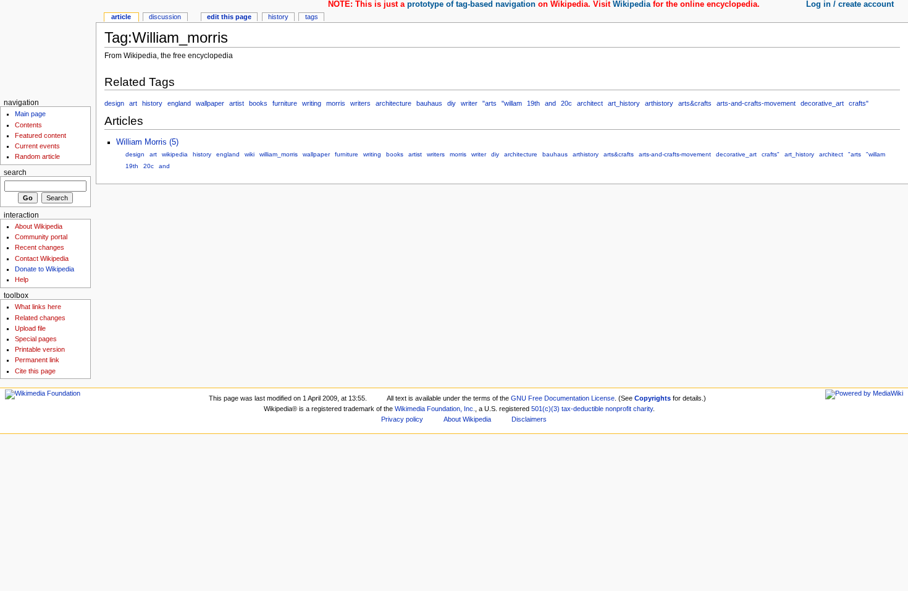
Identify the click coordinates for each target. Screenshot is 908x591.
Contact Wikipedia (42, 258)
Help (21, 279)
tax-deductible (582, 408)
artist (236, 103)
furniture (284, 103)
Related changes (40, 317)
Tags (311, 16)
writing (311, 103)
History (278, 16)
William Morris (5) (147, 142)
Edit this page (229, 16)
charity (643, 408)
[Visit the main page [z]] (48, 48)
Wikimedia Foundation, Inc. (435, 408)
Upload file (30, 328)
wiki (249, 154)
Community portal (41, 236)
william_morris (278, 154)
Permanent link (37, 360)
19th (533, 103)
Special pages (36, 338)
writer (469, 103)
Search (15, 172)
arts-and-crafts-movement (756, 103)
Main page (30, 113)
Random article (37, 156)
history (152, 103)
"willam (512, 103)
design (114, 103)
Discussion (165, 16)
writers (360, 103)
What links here (38, 306)
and (550, 103)
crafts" (858, 103)
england (179, 103)
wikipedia (175, 154)
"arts (489, 103)
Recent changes (39, 247)
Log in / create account (850, 4)
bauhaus (429, 103)
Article (121, 16)
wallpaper (210, 103)
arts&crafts (695, 103)
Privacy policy (402, 419)
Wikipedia (631, 4)
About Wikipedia (38, 226)
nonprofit (618, 408)
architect (590, 103)
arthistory (659, 103)
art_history (624, 103)
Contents (28, 125)
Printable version (40, 349)
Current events (37, 146)
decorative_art (822, 103)
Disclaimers (529, 419)
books (258, 103)
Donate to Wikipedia (44, 269)
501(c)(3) (545, 408)
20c (566, 103)
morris (335, 103)
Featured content (40, 135)
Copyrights (652, 398)
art (133, 103)
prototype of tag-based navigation (471, 4)
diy (451, 103)
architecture (393, 103)
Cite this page (35, 371)
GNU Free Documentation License (563, 398)
